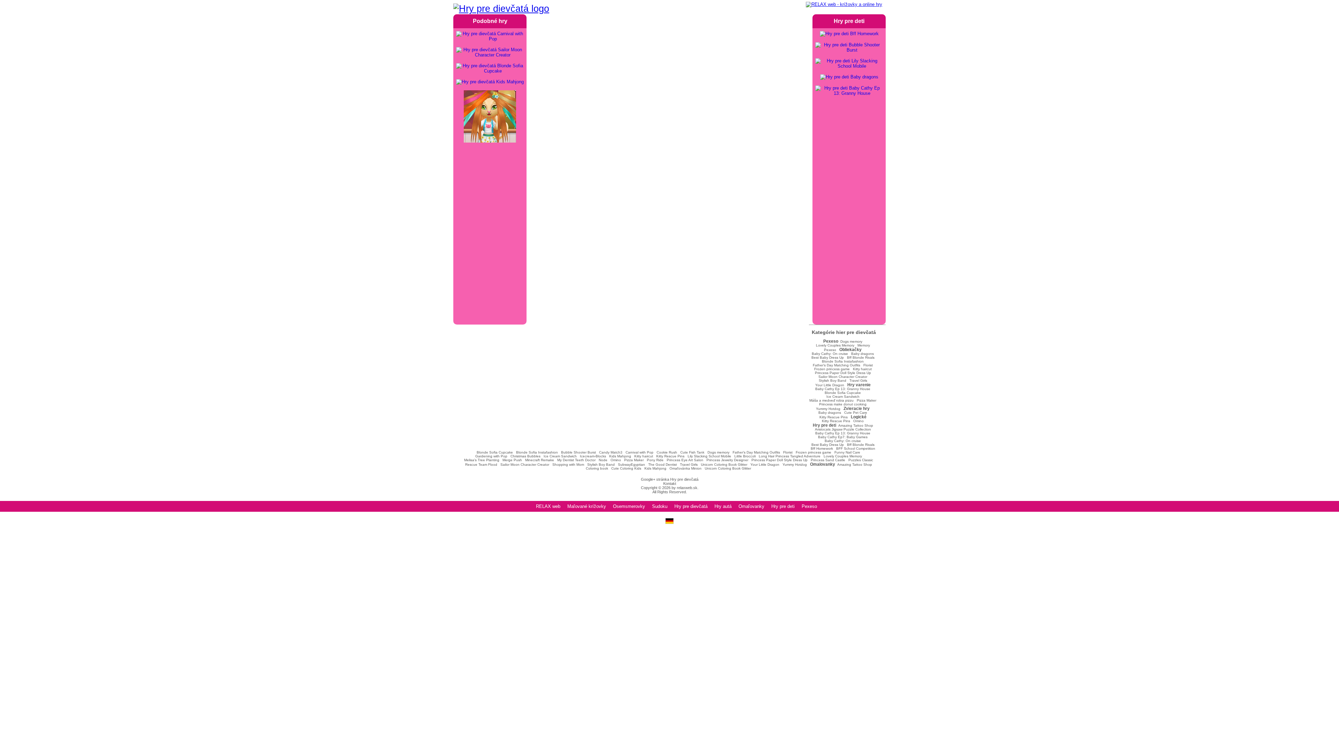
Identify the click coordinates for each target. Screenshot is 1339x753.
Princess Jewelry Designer (727, 460)
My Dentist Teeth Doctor (576, 460)
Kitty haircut (862, 369)
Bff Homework (822, 448)
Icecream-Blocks (593, 456)
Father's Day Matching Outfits (836, 365)
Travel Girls (858, 380)
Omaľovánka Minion (686, 468)
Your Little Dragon (829, 385)
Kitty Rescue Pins (833, 417)
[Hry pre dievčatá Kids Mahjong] (490, 82)
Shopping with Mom (568, 464)
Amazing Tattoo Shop (855, 425)
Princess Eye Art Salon (685, 460)
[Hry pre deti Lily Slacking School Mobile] (849, 63)
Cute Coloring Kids (626, 468)
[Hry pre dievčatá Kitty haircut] (490, 117)
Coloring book (597, 468)
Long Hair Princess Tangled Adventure (789, 456)
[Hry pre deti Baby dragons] (849, 77)
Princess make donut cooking (843, 404)
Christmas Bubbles (525, 456)
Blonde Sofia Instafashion (843, 361)
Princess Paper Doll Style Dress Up (843, 373)
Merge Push (512, 460)
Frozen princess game (832, 369)
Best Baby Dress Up (827, 357)
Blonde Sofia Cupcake (843, 393)
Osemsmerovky (629, 506)
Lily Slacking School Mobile (709, 456)
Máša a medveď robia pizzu (831, 400)
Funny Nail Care (847, 452)
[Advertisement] (669, 90)
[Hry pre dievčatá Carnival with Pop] (490, 36)
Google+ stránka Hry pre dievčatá (669, 479)
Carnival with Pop (639, 452)
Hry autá (723, 506)
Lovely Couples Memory (835, 345)
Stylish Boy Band (832, 380)
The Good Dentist (662, 464)
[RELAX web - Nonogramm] (669, 522)
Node (603, 460)
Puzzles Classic (860, 460)
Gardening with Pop (491, 456)
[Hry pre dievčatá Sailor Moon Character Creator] (490, 52)
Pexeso (830, 350)
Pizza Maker (866, 400)
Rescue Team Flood (481, 464)
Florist (868, 365)
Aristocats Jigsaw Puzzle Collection (843, 429)
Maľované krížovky (586, 506)
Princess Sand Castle (828, 460)
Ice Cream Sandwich (843, 396)
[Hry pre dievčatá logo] (501, 8)
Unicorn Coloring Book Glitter (724, 464)
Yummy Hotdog (828, 409)
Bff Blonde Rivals (861, 357)
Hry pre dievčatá (691, 506)
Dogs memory (851, 341)
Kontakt (669, 483)
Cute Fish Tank (692, 452)
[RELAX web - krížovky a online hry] (844, 4)
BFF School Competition (855, 448)
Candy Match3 (610, 452)
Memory (863, 345)
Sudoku (659, 506)
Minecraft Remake (539, 460)
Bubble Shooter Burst (578, 452)
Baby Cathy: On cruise (830, 354)
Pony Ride (655, 460)
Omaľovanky (751, 506)
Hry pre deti (783, 506)
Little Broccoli (745, 456)
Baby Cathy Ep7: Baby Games (843, 437)
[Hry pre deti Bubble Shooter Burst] (849, 47)
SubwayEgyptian (631, 464)
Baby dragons (862, 354)
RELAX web (548, 506)
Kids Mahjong (620, 456)
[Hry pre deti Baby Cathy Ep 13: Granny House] (849, 90)
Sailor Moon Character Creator (842, 377)
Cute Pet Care (855, 412)
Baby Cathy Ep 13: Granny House (842, 389)
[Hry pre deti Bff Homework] (849, 34)
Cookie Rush (667, 452)
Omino (858, 421)
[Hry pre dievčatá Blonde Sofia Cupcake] (490, 68)
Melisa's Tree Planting (481, 460)
